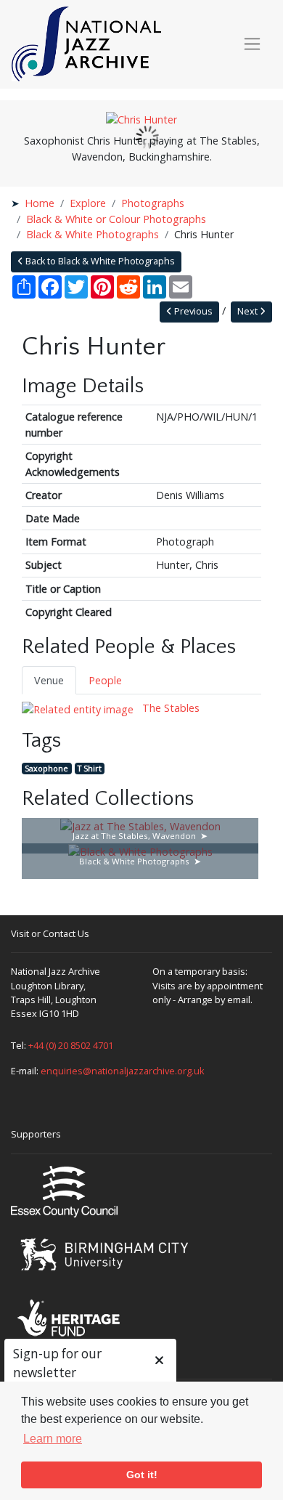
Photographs (152, 203)
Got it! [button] (141, 1474)
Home (39, 203)
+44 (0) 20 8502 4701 (70, 1045)
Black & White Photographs (92, 234)
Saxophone (46, 768)
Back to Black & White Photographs (99, 261)
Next (248, 311)
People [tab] (105, 680)
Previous (192, 311)
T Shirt (90, 768)
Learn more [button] (52, 1438)
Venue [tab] (49, 680)
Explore (88, 203)
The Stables (169, 708)
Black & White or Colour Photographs (116, 219)
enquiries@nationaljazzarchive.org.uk (123, 1070)
